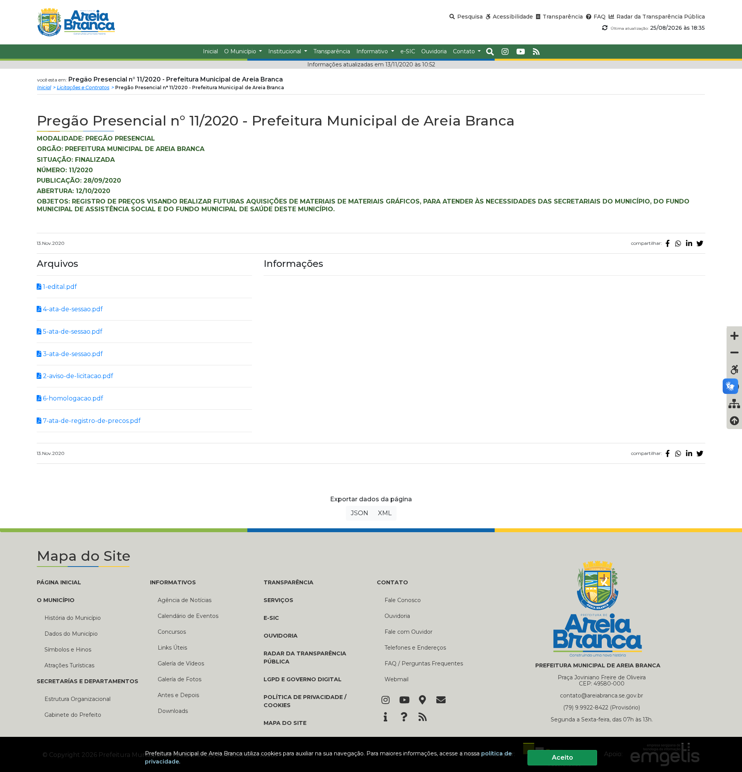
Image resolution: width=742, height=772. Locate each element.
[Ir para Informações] (385, 717)
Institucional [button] (285, 51)
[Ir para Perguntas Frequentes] (403, 717)
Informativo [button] (373, 51)
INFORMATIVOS (173, 582)
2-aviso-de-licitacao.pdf (77, 376)
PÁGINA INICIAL (59, 582)
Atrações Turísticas (69, 665)
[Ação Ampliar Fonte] (734, 335)
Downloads (173, 711)
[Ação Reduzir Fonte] (734, 352)
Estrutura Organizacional (77, 699)
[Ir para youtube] (521, 52)
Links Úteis (172, 647)
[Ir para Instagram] (385, 700)
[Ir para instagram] (505, 52)
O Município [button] (241, 51)
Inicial (44, 87)
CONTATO (392, 582)
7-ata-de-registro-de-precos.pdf (91, 420)
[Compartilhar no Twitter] (699, 243)
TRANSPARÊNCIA (288, 582)
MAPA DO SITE (285, 722)
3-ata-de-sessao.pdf (72, 354)
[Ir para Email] (441, 700)
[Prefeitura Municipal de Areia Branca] (76, 22)
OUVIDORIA (281, 635)
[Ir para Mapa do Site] (422, 700)
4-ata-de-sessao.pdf (72, 309)
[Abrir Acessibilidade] (734, 326)
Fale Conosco (403, 600)
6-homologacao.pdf (72, 398)
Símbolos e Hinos (67, 649)
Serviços (278, 600)
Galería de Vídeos (181, 663)
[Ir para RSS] (422, 717)
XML (384, 513)
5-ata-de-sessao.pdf (71, 331)
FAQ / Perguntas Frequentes (424, 663)
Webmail (396, 679)
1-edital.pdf (59, 286)
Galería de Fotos (179, 679)
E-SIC (271, 617)
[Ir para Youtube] (403, 700)
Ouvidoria (397, 616)
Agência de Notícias (184, 600)
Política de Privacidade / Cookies (305, 701)
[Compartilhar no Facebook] (667, 243)
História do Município (72, 617)
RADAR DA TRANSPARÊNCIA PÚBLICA (305, 657)
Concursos (172, 631)
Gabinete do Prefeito (72, 714)
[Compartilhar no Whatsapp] (678, 243)
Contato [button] (465, 51)
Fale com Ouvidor (408, 631)
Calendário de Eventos (188, 616)
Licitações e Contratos (83, 87)
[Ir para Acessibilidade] (734, 369)
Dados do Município (71, 633)
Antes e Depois (178, 695)
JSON (359, 513)
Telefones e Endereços (415, 647)
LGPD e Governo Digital (303, 679)
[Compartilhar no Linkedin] (689, 243)
